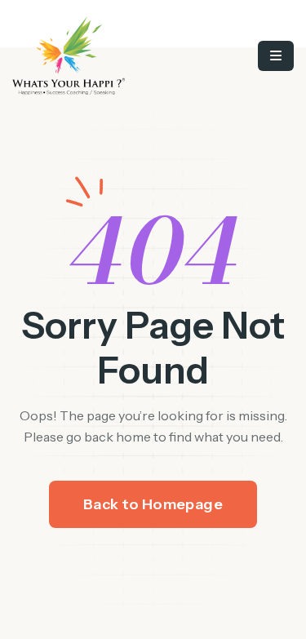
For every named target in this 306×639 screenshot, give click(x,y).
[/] (96, 55)
